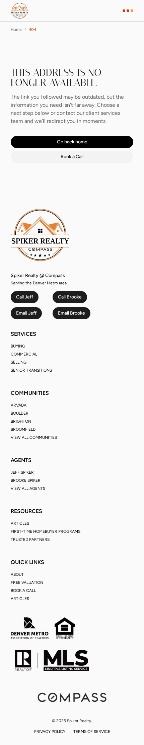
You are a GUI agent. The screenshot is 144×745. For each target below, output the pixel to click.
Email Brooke (71, 313)
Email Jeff (26, 313)
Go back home (72, 142)
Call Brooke (70, 297)
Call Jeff (24, 297)
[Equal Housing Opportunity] (65, 628)
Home (16, 29)
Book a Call (72, 156)
